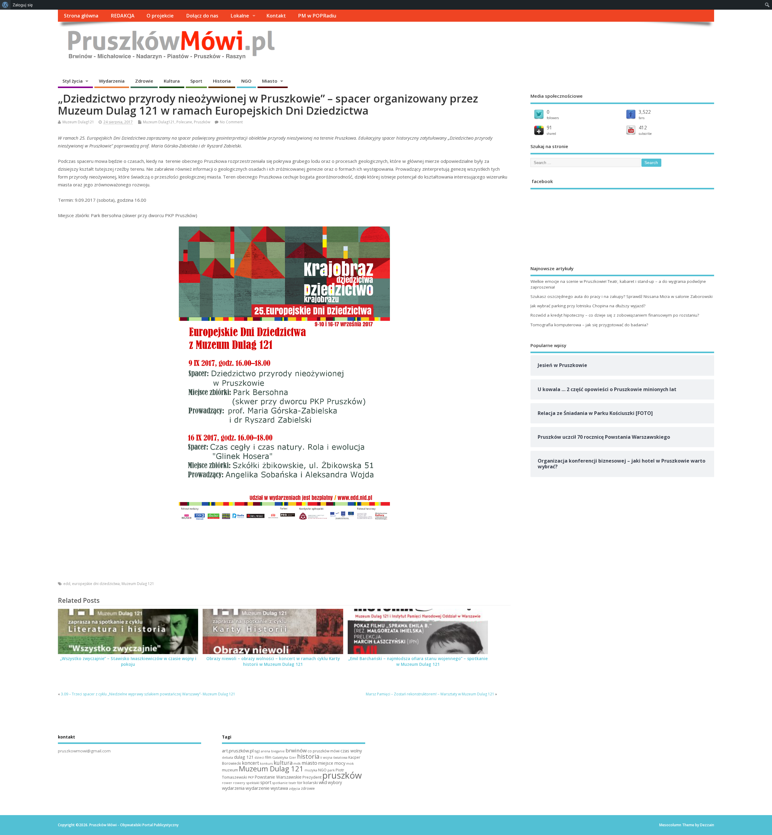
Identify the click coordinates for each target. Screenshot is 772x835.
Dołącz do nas (202, 15)
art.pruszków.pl (238, 751)
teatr (292, 782)
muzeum (230, 770)
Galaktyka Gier (284, 757)
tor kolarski (307, 782)
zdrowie (308, 788)
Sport (196, 81)
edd (66, 583)
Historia (222, 81)
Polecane (184, 122)
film (268, 757)
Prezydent (311, 777)
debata (227, 757)
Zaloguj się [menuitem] (23, 4)
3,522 (645, 112)
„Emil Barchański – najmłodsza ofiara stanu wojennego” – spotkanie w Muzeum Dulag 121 (418, 661)
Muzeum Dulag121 (78, 122)
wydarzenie (257, 788)
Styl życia (72, 81)
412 (643, 127)
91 (549, 127)
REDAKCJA (122, 15)
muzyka (311, 770)
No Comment (231, 122)
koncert (250, 763)
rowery (239, 782)
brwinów (296, 750)
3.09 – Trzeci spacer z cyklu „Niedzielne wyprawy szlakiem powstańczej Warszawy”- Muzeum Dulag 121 (148, 694)
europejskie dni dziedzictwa (96, 583)
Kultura (172, 81)
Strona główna (81, 15)
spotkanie (280, 783)
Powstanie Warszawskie (278, 777)
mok (350, 763)
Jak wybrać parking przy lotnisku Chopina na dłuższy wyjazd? (587, 305)
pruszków (342, 775)
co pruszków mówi (324, 751)
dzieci (259, 757)
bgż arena (262, 751)
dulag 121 (244, 757)
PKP (251, 777)
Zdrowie (144, 81)
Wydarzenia (112, 81)
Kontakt (276, 15)
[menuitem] (5, 5)
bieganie (278, 751)
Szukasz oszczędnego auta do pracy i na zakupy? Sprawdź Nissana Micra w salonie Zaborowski (621, 296)
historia (308, 756)
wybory (335, 782)
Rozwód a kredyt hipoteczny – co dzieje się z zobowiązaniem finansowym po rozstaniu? (614, 315)
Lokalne (239, 15)
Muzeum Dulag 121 (138, 583)
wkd (323, 782)
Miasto (269, 81)
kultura (283, 762)
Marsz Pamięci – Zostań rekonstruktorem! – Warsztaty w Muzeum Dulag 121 (430, 694)
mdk (297, 763)
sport (265, 782)
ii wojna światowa (333, 757)
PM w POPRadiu (317, 15)
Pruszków (202, 122)
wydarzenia (233, 788)
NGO (246, 81)
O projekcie (160, 15)
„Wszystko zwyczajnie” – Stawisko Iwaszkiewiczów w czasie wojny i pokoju (128, 661)
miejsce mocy (331, 763)
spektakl (252, 782)
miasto (309, 763)
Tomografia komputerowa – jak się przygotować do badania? (589, 324)
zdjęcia (294, 788)
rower (227, 782)
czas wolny (351, 751)
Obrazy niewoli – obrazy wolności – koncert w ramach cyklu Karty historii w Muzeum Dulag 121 (273, 661)
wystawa (279, 788)
